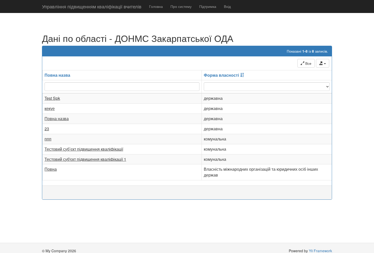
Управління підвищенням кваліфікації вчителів (91, 6)
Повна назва (57, 75)
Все (307, 63)
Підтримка (207, 6)
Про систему (181, 6)
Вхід (227, 6)
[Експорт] (322, 63)
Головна (156, 6)
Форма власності (221, 75)
